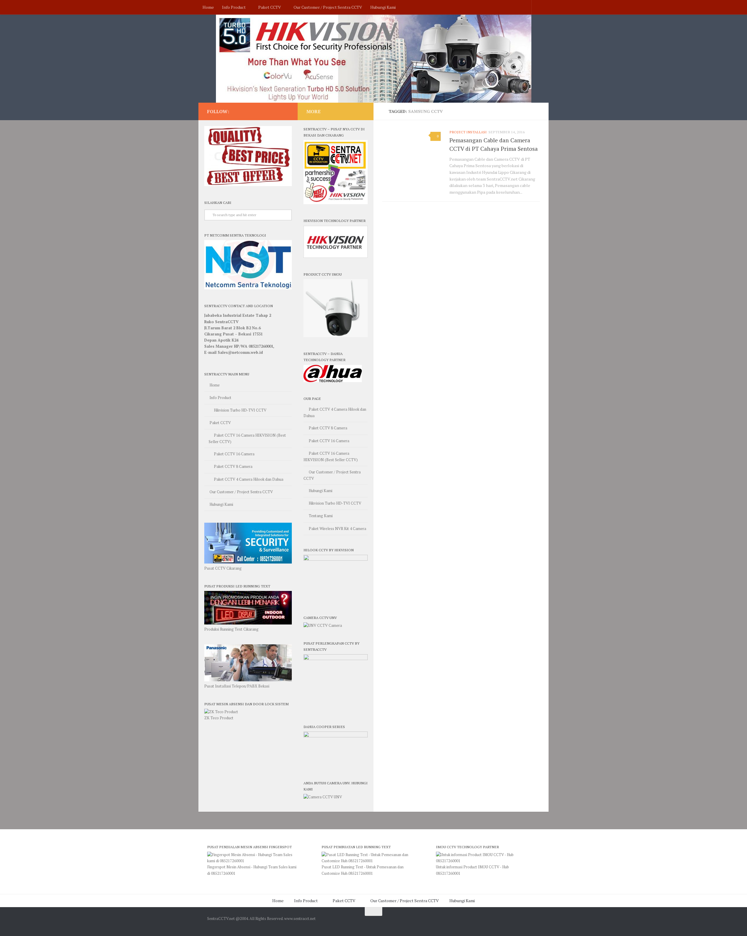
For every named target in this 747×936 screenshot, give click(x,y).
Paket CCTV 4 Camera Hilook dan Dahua (248, 479)
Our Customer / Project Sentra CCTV (328, 7)
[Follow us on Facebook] (285, 111)
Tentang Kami (321, 515)
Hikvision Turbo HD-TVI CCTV (240, 410)
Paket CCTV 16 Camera (234, 453)
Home (208, 7)
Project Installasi (468, 132)
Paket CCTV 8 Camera (233, 466)
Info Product (234, 7)
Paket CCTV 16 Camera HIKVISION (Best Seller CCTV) (247, 438)
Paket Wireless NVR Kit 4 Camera (337, 528)
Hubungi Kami (383, 7)
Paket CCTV (269, 7)
